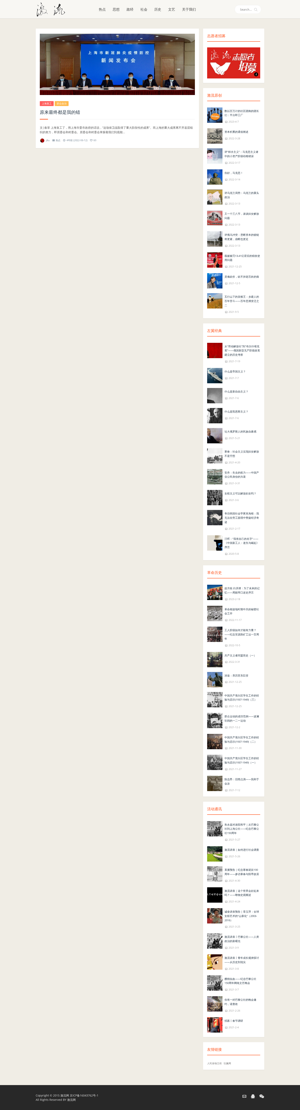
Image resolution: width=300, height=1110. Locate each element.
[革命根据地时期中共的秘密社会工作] (214, 613)
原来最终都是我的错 (60, 112)
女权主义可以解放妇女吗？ (240, 493)
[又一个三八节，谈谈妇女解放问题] (214, 218)
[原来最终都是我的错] (117, 64)
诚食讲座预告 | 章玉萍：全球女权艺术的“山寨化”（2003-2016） (241, 916)
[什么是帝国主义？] (214, 375)
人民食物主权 (214, 1063)
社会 (143, 9)
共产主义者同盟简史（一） (240, 655)
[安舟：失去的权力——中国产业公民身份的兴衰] (214, 476)
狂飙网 (227, 1063)
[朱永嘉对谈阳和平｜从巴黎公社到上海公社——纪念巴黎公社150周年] (214, 828)
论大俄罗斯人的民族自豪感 (240, 431)
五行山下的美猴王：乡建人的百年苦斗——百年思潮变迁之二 (241, 301)
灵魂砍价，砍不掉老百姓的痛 (241, 276)
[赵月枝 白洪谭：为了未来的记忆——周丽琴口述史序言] (214, 592)
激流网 (64, 1095)
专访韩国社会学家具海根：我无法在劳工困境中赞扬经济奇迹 (241, 518)
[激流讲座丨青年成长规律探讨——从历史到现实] (214, 962)
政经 (130, 9)
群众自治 (62, 103)
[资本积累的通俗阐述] (214, 136)
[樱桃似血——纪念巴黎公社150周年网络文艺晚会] (214, 983)
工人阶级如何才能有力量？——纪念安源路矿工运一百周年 (241, 634)
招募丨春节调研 (233, 1021)
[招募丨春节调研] (214, 1024)
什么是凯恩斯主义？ (236, 411)
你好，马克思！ (233, 173)
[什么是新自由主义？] (214, 395)
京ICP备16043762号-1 (84, 1095)
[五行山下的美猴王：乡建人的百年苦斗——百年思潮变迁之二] (214, 300)
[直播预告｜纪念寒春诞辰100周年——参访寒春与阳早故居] (214, 873)
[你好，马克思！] (214, 177)
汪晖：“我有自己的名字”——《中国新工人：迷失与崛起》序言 (241, 543)
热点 (102, 9)
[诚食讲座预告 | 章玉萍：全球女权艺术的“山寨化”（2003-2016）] (214, 915)
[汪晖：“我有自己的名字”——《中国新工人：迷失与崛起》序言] (214, 542)
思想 (116, 9)
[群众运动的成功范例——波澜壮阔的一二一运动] (214, 720)
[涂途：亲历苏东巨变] (214, 679)
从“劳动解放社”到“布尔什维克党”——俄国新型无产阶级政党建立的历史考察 (242, 350)
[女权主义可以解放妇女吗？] (214, 497)
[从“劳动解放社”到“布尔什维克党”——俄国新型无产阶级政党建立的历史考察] (214, 350)
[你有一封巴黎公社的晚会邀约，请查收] (214, 1004)
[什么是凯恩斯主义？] (214, 415)
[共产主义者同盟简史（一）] (214, 659)
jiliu (48, 140)
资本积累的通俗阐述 (236, 132)
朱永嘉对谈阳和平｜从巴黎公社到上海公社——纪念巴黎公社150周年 (241, 829)
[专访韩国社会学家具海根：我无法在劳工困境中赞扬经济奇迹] (214, 517)
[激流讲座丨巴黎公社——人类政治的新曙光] (214, 941)
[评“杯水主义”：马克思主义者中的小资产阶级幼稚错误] (214, 156)
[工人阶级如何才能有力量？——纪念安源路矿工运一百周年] (214, 634)
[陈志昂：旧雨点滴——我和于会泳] (214, 783)
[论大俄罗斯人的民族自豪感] (214, 435)
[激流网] (52, 9)
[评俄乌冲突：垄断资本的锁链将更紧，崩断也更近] (214, 238)
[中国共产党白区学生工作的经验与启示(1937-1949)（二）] (214, 741)
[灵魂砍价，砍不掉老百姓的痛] (214, 280)
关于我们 (189, 9)
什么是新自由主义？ (236, 391)
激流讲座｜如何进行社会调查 (241, 850)
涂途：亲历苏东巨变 (236, 675)
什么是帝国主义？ (235, 371)
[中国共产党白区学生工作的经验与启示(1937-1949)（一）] (214, 762)
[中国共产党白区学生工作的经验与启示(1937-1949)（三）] (214, 699)
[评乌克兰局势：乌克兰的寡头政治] (214, 197)
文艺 (171, 9)
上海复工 (47, 103)
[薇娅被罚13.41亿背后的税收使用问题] (214, 260)
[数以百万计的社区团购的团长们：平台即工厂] (214, 115)
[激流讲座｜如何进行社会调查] (214, 853)
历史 (157, 9)
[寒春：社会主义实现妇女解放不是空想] (214, 455)
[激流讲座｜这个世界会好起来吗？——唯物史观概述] (214, 894)
